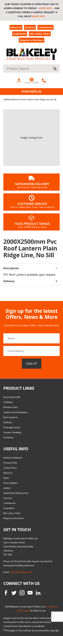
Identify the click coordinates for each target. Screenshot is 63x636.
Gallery (7, 487)
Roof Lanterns (10, 417)
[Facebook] (5, 592)
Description (11, 268)
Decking (7, 422)
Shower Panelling (12, 432)
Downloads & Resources (15, 492)
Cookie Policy (10, 467)
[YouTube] (30, 592)
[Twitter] (13, 592)
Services (30, 27)
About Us (16, 27)
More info (45, 8)
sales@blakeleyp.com (21, 572)
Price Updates (10, 482)
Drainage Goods (11, 427)
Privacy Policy (10, 462)
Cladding (7, 402)
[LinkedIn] (38, 592)
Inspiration (19, 33)
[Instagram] (22, 592)
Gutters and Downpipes (15, 412)
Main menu (30, 92)
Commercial (45, 27)
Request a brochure (32, 40)
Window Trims (10, 407)
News (6, 477)
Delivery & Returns (12, 457)
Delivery (8, 281)
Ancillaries (8, 437)
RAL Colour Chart (40, 33)
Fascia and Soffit (11, 397)
